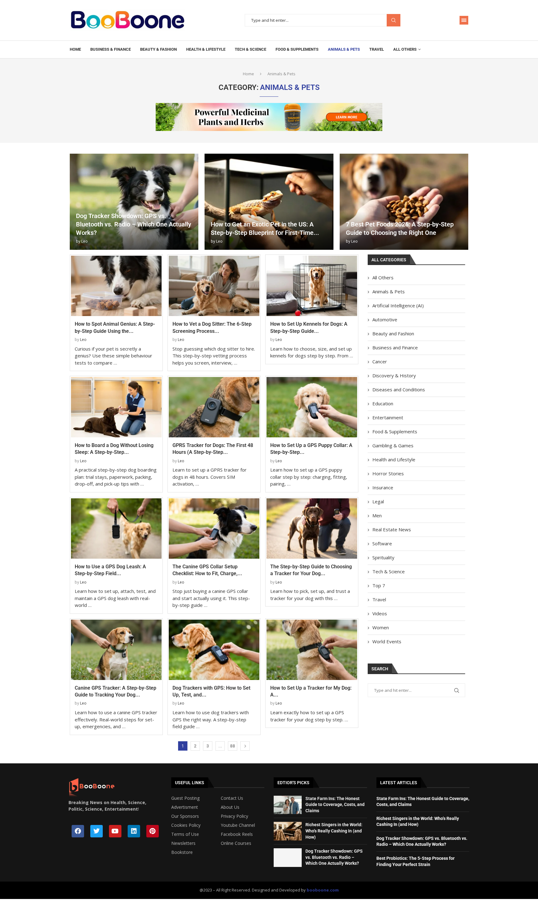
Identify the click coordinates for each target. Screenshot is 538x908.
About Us (230, 807)
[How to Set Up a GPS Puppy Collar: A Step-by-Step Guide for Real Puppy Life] (312, 407)
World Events (386, 641)
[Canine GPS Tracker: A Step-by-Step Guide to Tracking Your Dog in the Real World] (116, 650)
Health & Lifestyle (205, 49)
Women (380, 627)
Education (382, 403)
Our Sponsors (185, 816)
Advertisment (184, 807)
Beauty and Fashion (393, 333)
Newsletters (183, 843)
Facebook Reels (237, 834)
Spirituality (383, 557)
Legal (378, 501)
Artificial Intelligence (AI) (398, 305)
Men (377, 515)
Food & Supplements (297, 49)
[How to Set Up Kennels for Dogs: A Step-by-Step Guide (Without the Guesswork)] (312, 286)
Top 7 (378, 585)
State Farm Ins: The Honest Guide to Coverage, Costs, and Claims (335, 804)
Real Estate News (391, 529)
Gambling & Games (392, 445)
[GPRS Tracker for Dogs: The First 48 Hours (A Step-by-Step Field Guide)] (214, 407)
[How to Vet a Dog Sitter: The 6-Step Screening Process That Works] (214, 286)
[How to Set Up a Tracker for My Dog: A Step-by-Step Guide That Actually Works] (312, 650)
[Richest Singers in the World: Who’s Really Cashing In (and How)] (288, 831)
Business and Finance (395, 347)
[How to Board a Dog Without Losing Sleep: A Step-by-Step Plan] (116, 407)
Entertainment (387, 417)
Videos (379, 613)
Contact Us (232, 798)
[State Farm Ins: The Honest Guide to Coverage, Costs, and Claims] (288, 805)
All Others (405, 49)
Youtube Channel (238, 825)
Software (382, 543)
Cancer (379, 361)
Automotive (384, 319)
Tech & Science (250, 49)
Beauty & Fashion (158, 49)
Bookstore (182, 852)
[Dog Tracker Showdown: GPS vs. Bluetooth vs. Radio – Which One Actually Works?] (134, 202)
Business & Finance (110, 49)
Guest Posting (185, 798)
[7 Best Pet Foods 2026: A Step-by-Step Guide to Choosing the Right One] (404, 202)
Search (393, 20)
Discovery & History (394, 375)
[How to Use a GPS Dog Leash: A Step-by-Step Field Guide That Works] (116, 528)
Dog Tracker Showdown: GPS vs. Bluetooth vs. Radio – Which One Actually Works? (133, 224)
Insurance (382, 487)
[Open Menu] (464, 20)
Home (75, 49)
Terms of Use (185, 834)
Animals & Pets (344, 49)
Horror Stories (388, 473)
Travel (376, 49)
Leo (84, 241)
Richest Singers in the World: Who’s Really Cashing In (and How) (333, 830)
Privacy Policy (234, 816)
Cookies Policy (186, 825)
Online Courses (236, 843)
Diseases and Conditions (398, 389)
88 (232, 745)
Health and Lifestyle (393, 459)
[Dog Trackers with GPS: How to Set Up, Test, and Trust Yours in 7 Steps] (214, 650)
